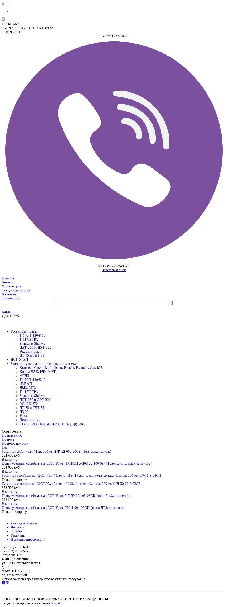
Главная (8, 278)
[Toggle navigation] (8, 5)
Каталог (8, 282)
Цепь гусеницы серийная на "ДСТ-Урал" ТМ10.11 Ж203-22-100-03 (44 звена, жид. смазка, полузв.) (77, 463)
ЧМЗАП (26, 383)
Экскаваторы (30, 351)
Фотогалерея (11, 286)
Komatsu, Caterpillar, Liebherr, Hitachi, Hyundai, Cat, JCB (61, 367)
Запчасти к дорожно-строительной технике (44, 363)
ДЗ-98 (24, 412)
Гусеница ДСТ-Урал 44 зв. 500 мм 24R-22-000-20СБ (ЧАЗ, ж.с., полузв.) (56, 451)
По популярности (15, 443)
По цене (8, 439)
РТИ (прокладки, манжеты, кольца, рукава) (53, 424)
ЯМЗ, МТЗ (28, 387)
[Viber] (114, 261)
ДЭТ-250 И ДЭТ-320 (35, 347)
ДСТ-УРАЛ (19, 359)
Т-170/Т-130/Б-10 (32, 335)
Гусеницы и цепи (24, 331)
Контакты (9, 294)
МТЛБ (24, 375)
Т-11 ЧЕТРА (29, 339)
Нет (5, 447)
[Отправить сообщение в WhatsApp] (100, 266)
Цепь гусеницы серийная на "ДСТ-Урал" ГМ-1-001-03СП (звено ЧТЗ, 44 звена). (63, 508)
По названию (12, 435)
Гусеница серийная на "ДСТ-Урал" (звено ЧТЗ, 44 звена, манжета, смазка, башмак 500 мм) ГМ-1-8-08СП (81, 475)
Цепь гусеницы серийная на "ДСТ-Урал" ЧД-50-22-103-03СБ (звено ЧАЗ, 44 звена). (65, 495)
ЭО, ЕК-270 (29, 404)
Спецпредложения (16, 290)
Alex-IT (56, 603)
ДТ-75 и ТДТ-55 (32, 355)
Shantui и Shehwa (32, 343)
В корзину (9, 459)
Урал (23, 416)
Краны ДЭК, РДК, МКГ (38, 371)
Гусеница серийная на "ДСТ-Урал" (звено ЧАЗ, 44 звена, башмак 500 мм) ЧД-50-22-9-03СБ (71, 483)
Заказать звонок (114, 270)
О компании (11, 298)
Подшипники (30, 420)
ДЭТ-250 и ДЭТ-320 (35, 400)
